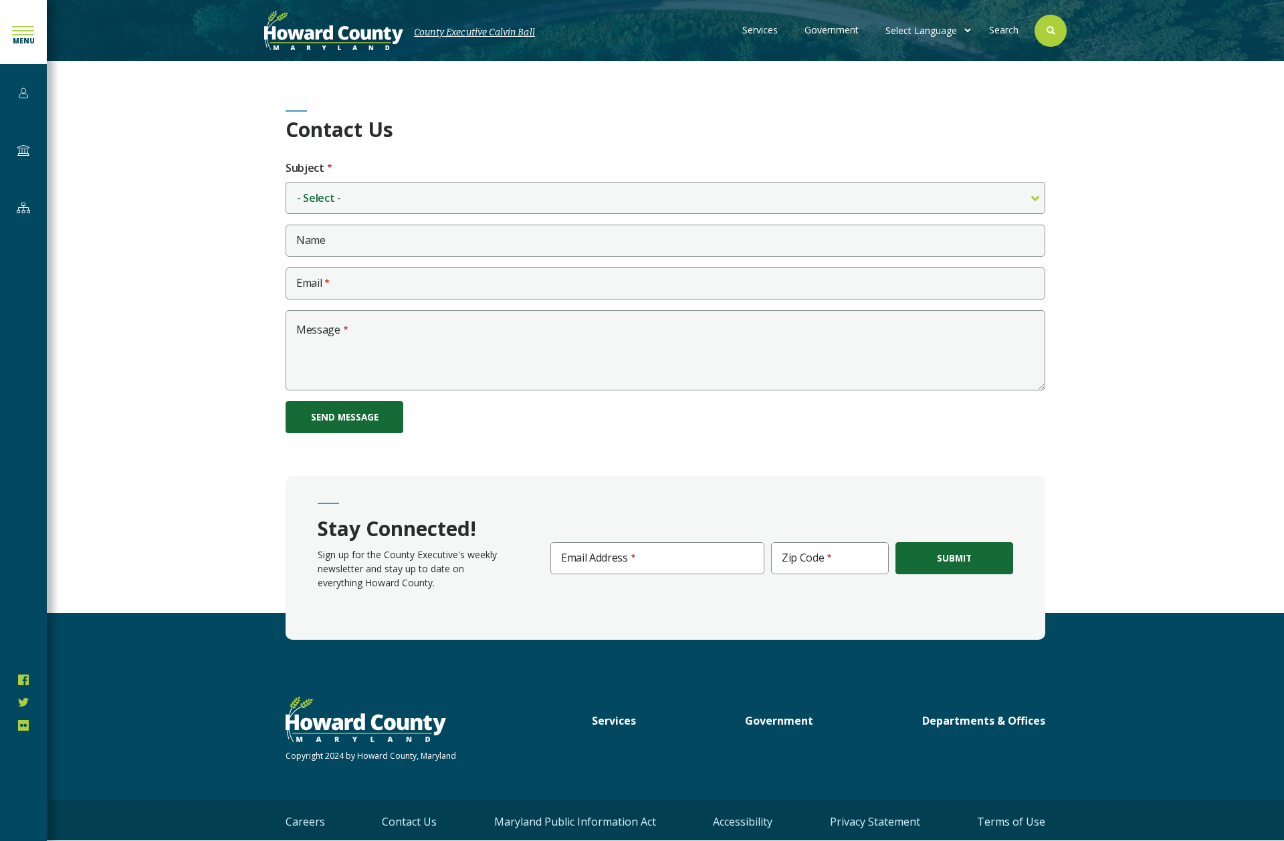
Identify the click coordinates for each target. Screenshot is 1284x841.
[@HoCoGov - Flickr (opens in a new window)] (23, 725)
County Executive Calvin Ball (474, 32)
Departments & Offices (983, 720)
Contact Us (409, 821)
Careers (305, 821)
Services (760, 29)
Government (832, 29)
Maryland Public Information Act (575, 821)
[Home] (333, 30)
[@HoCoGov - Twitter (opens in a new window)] (23, 702)
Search (1004, 29)
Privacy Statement (875, 821)
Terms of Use (1011, 821)
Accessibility (742, 821)
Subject (305, 168)
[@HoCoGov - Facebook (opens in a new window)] (23, 680)
